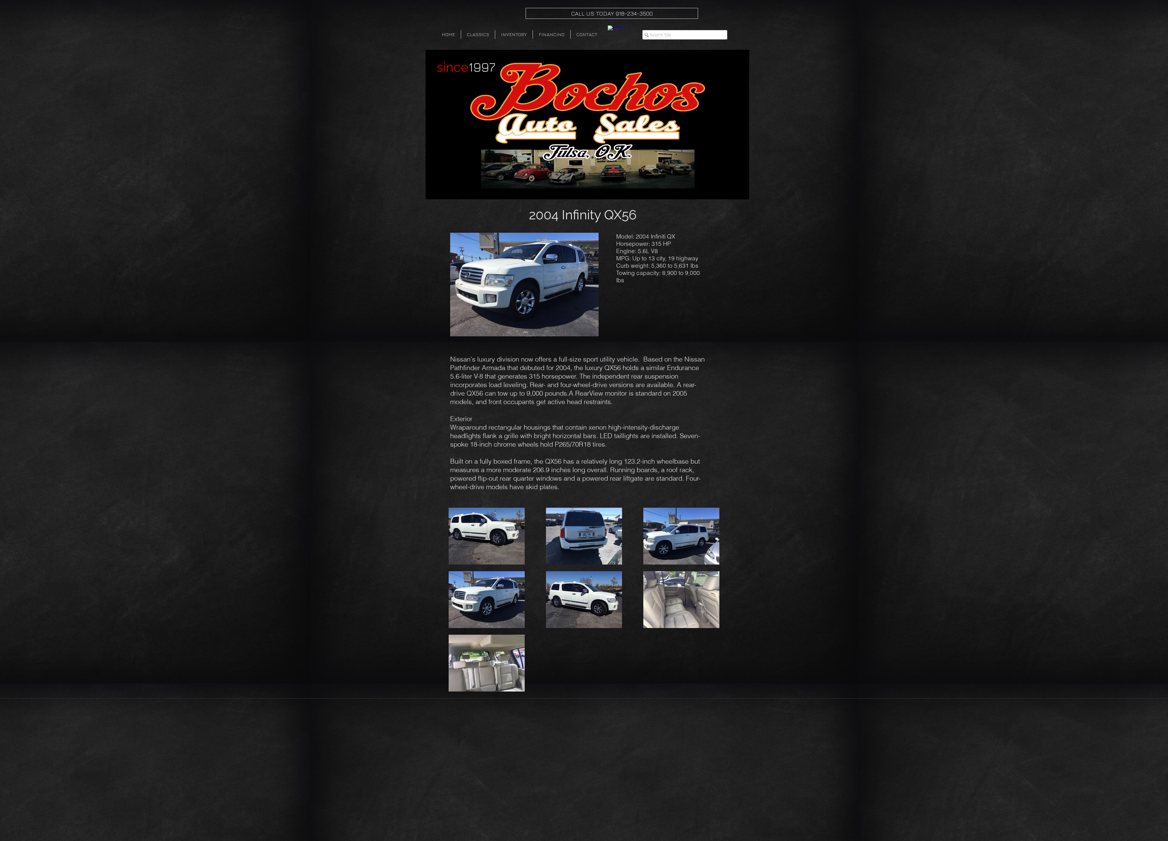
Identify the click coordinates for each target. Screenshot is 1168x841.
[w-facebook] (616, 34)
